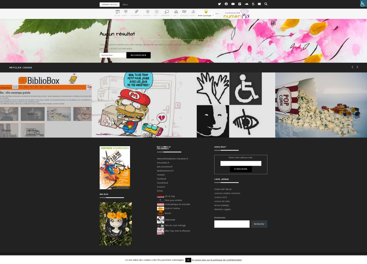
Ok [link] (188, 260)
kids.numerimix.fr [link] (165, 166)
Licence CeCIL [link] (220, 197)
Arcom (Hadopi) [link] (221, 205)
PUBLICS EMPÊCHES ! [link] (213, 128)
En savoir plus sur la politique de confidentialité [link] (217, 259)
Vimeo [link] (160, 190)
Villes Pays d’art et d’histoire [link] (177, 230)
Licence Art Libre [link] (222, 201)
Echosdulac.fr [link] (163, 162)
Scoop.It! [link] (161, 186)
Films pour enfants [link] (173, 200)
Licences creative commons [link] (227, 193)
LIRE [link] (201, 119)
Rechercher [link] (259, 224)
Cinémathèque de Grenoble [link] (177, 204)
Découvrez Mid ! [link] (116, 128)
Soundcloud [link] (162, 182)
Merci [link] (125, 4)
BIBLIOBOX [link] (20, 128)
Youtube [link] (161, 174)
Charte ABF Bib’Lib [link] (223, 189)
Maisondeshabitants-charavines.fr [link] (172, 158)
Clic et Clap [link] (169, 196)
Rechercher (219, 217)
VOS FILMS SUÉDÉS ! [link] (305, 128)
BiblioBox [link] (26, 119)
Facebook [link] (161, 178)
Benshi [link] (168, 213)
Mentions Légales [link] (222, 209)
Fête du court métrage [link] (175, 225)
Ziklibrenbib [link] (169, 219)
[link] (363, 3)
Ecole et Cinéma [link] (172, 208)
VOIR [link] (109, 119)
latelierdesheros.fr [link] (165, 170)
